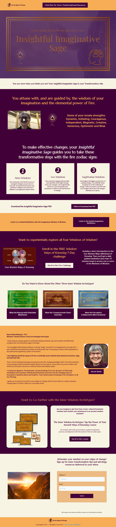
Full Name (62, 475)
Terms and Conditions (72, 525)
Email (61, 484)
